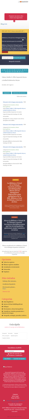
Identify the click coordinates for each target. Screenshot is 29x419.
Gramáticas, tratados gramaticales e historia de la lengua (13, 312)
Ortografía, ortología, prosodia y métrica (15, 315)
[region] (14, 194)
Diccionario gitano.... (9, 287)
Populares (6, 271)
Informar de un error (19, 93)
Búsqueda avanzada (14, 61)
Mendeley (6, 234)
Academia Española (9, 284)
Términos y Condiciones (15, 355)
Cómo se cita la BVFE (16, 31)
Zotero (23, 233)
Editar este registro (21, 96)
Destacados (7, 269)
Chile (24, 102)
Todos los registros (9, 262)
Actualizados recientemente (11, 267)
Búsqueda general (19, 58)
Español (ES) (24, 1)
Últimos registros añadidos (11, 264)
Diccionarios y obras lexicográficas (13, 309)
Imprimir (7, 93)
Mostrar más (6, 291)
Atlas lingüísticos (8, 302)
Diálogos (6, 306)
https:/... (4, 288)
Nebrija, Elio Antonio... (10, 281)
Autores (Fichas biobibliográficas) (13, 304)
